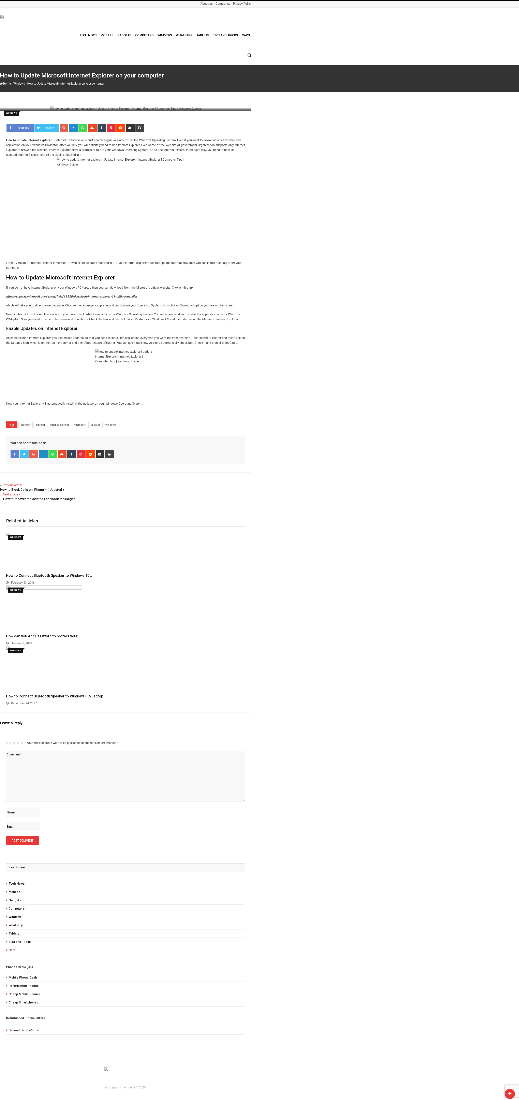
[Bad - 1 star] (7, 743)
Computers (144, 35)
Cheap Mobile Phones (24, 994)
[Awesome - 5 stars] (22, 743)
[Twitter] (24, 454)
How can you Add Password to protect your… (43, 636)
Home (7, 83)
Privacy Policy (242, 3)
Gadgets (124, 35)
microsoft (80, 424)
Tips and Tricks (225, 35)
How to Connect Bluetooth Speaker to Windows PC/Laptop (54, 696)
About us (207, 3)
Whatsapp (184, 35)
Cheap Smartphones (23, 1002)
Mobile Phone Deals (23, 977)
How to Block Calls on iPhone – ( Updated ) (32, 490)
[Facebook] (15, 454)
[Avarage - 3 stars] (14, 743)
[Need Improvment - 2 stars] (10, 743)
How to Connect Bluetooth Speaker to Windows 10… (49, 575)
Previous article (12, 485)
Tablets (202, 35)
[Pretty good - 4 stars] (18, 743)
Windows (165, 35)
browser (25, 424)
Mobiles (107, 35)
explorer (40, 424)
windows (110, 424)
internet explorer (59, 424)
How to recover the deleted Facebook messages (39, 499)
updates (95, 424)
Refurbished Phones (24, 986)
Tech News (88, 35)
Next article (10, 494)
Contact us (223, 3)
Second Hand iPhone (24, 1030)
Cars (246, 35)
